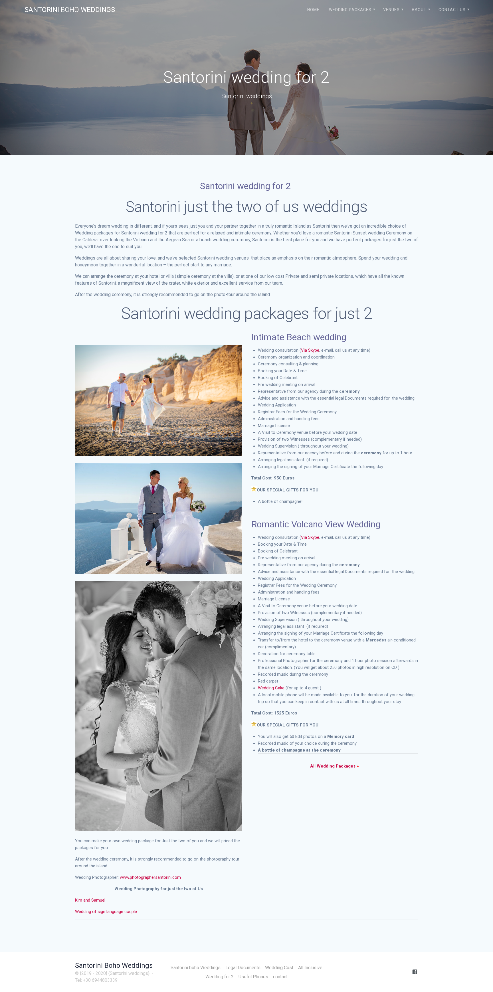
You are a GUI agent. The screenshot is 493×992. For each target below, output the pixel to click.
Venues (391, 9)
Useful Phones (253, 976)
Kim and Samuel (90, 900)
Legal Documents (242, 967)
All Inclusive (310, 967)
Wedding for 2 (219, 976)
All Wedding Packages (334, 766)
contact (280, 976)
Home (313, 9)
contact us (452, 9)
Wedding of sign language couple (106, 911)
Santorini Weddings (70, 9)
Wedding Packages (350, 9)
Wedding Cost (279, 967)
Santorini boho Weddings (196, 967)
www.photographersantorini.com (150, 877)
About (419, 9)
